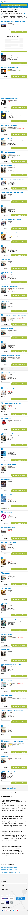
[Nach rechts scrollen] (26, 17)
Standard (3, 14)
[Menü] (26, 2)
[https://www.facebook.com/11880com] (2, 910)
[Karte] (24, 13)
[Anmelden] (20, 2)
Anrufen (6, 32)
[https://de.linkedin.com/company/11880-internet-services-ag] (13, 910)
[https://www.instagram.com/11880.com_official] (6, 910)
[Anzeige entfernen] (27, 910)
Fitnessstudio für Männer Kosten (9, 867)
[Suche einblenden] (16, 2)
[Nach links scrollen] (2, 17)
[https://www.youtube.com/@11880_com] (17, 910)
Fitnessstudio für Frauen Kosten (9, 869)
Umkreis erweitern (11, 788)
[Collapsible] (25, 802)
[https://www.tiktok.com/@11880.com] (9, 910)
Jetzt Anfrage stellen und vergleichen (14, 5)
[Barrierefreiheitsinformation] (23, 1)
